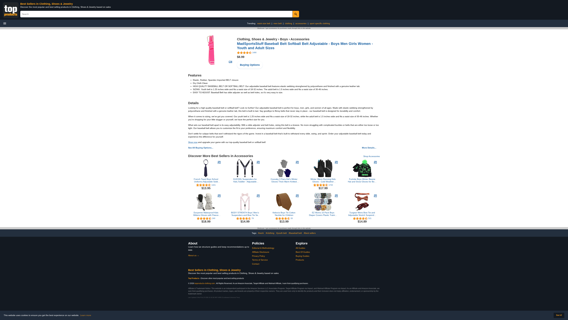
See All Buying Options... (200, 148)
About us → (193, 255)
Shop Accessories (371, 156)
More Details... (369, 148)
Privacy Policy (258, 256)
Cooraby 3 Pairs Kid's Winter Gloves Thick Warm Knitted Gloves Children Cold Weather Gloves (284, 180)
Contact (255, 264)
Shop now (192, 142)
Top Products (194, 278)
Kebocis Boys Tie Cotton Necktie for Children (284, 213)
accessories (300, 23)
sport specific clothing (320, 23)
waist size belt (263, 23)
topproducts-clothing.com (205, 283)
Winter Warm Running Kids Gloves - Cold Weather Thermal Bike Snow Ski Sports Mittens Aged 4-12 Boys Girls (323, 180)
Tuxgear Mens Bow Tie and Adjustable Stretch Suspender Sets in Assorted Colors (362, 213)
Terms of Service (260, 260)
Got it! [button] (559, 315)
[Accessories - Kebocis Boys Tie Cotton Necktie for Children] (297, 196)
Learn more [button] (85, 315)
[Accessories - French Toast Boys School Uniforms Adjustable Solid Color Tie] (219, 162)
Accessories (300, 39)
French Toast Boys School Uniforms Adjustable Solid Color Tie (206, 180)
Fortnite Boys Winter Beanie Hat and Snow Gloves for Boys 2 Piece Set (362, 180)
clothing (288, 23)
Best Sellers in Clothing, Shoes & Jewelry (46, 3)
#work (261, 233)
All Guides (300, 248)
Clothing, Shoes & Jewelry (257, 39)
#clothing (270, 233)
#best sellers (310, 233)
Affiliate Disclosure (260, 252)
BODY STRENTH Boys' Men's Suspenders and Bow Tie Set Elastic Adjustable (245, 213)
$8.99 (240, 57)
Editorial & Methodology (263, 248)
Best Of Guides (303, 252)
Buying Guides (302, 256)
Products (300, 260)
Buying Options (250, 64)
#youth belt (281, 233)
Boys (284, 39)
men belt (277, 23)
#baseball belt (295, 233)
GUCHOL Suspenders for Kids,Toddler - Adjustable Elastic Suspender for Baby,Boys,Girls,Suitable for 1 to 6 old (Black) (245, 180)
